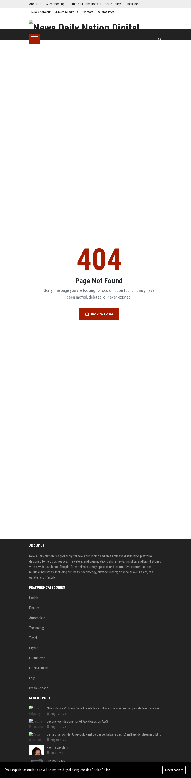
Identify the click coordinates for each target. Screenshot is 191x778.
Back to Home (102, 314)
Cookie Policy (101, 770)
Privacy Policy (56, 760)
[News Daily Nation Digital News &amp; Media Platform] (95, 27)
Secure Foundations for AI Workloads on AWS (77, 721)
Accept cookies (174, 770)
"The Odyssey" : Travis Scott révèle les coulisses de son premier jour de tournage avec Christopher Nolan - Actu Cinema (104, 708)
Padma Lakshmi (57, 747)
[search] (160, 39)
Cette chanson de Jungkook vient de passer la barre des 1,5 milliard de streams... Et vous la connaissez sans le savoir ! (104, 734)
